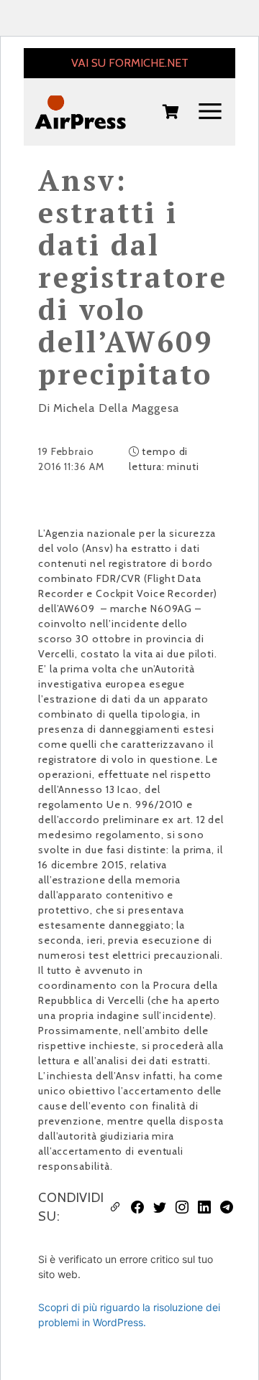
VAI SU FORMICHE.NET (129, 63)
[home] (80, 112)
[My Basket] (171, 112)
